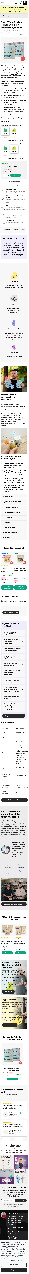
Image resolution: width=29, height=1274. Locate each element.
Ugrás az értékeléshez (7, 33)
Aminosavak (11, 308)
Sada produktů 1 (21, 728)
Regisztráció (8, 992)
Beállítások (14, 1264)
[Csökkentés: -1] (3, 175)
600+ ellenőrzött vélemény (9, 1094)
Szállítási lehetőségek (11, 166)
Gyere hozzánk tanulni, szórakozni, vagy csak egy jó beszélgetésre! (14, 1151)
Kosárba (16, 175)
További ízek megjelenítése (15, 140)
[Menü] (25, 3)
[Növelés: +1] (9, 175)
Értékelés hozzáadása (11, 612)
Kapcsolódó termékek (20, 229)
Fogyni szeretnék (9, 1025)
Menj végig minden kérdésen (14, 716)
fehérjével (14, 74)
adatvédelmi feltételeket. (14, 1206)
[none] (14, 1205)
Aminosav (8, 507)
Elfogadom (13, 1270)
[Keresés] (12, 2)
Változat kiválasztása (7, 587)
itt (24, 1260)
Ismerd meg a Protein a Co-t (14, 904)
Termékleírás (7, 229)
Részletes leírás (6, 121)
